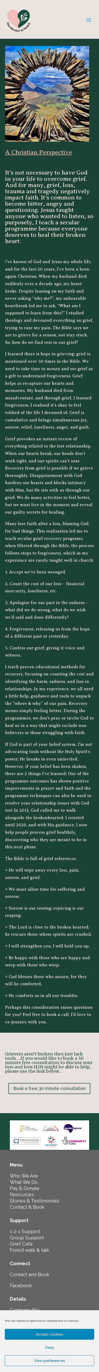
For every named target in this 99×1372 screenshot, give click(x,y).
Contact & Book (27, 1207)
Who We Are (24, 1176)
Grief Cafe (21, 1244)
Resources (22, 1194)
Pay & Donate (24, 1188)
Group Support (27, 1238)
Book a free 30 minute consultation (49, 1088)
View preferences (49, 1361)
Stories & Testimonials (34, 1201)
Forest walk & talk (29, 1250)
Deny (49, 1347)
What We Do (24, 1182)
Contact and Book (29, 1274)
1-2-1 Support (25, 1231)
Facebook (21, 1285)
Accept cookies (49, 1334)
